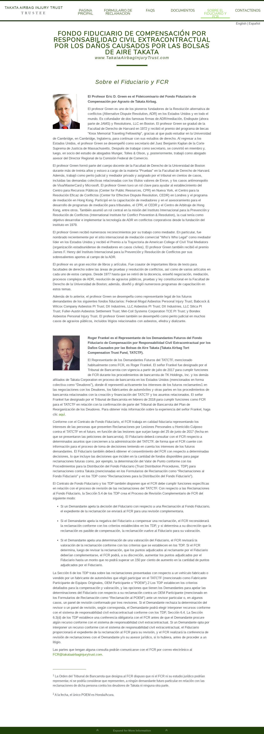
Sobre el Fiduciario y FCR (215, 13)
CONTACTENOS (248, 10)
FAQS (150, 10)
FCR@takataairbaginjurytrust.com (77, 654)
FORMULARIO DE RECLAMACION (118, 11)
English (241, 23)
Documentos (183, 10)
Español (254, 23)
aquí (62, 414)
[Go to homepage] (34, 10)
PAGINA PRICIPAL (85, 11)
